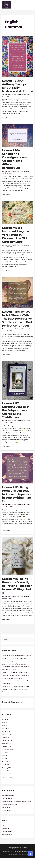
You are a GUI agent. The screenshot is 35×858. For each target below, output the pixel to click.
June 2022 (5, 722)
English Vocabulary (8, 795)
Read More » (6, 118)
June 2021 (5, 756)
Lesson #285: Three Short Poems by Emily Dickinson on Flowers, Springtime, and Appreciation (15, 689)
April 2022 (5, 728)
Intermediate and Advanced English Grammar (16, 801)
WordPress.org (7, 834)
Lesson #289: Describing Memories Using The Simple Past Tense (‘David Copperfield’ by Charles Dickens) (16, 658)
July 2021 (5, 753)
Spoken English (7, 807)
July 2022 (5, 719)
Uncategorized (6, 810)
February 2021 (6, 768)
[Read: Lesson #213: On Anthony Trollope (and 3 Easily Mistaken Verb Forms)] (17, 56)
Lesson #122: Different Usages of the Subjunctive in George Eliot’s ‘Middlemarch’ (15, 410)
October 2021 (6, 747)
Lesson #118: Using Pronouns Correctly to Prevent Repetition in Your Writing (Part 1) (17, 585)
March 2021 (6, 765)
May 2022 (5, 725)
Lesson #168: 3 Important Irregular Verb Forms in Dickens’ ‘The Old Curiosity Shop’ (15, 234)
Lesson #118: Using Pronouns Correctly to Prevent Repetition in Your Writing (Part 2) (17, 494)
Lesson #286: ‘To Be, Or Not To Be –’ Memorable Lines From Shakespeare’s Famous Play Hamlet (17, 680)
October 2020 (6, 780)
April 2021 (5, 762)
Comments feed (7, 831)
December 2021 (7, 741)
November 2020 (7, 777)
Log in (4, 825)
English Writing (7, 798)
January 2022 (6, 737)
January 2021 (6, 771)
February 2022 (6, 734)
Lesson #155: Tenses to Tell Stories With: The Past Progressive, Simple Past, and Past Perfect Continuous (17, 318)
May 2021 (5, 759)
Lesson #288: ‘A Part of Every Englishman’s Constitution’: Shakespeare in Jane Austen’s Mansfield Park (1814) (15, 666)
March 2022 (6, 731)
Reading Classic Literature (10, 804)
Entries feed (6, 828)
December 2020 (7, 774)
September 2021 (7, 750)
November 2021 (7, 743)
